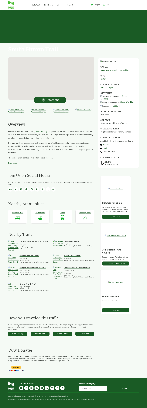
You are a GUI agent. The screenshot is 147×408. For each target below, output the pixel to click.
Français (97, 5)
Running (116, 105)
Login (107, 5)
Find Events (48, 5)
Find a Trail (36, 5)
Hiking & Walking (127, 102)
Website (106, 144)
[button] (51, 77)
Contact (70, 5)
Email (105, 148)
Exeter (103, 79)
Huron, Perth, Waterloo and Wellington (116, 70)
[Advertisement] (73, 26)
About (59, 5)
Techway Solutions (62, 396)
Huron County (41, 131)
